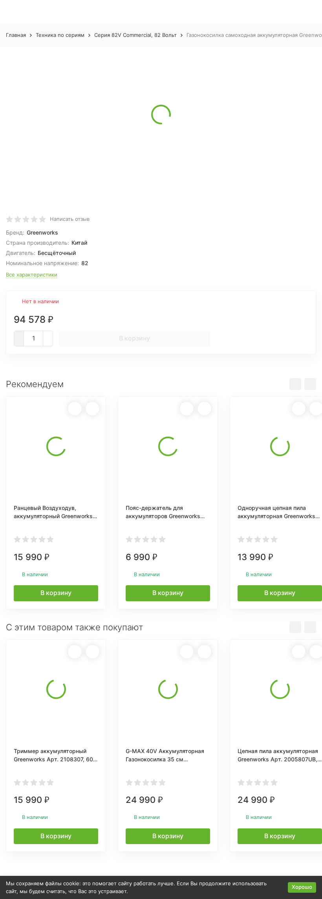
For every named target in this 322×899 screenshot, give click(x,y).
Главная (16, 35)
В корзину (134, 338)
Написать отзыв (70, 219)
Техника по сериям (60, 35)
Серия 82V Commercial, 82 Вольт (135, 35)
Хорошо (302, 887)
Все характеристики (31, 274)
